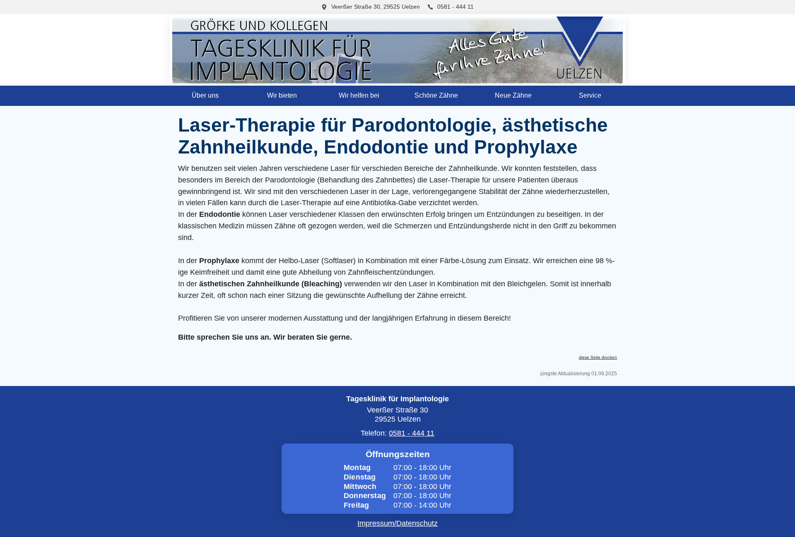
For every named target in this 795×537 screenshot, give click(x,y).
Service (590, 95)
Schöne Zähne (436, 95)
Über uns (205, 95)
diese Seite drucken (598, 357)
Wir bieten (282, 95)
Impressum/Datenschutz (397, 523)
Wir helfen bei (359, 95)
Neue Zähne (513, 95)
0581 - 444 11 (455, 6)
